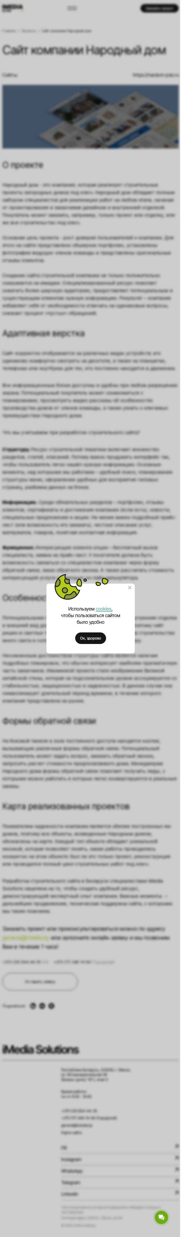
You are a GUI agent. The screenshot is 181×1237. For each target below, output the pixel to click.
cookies (103, 609)
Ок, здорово (90, 638)
